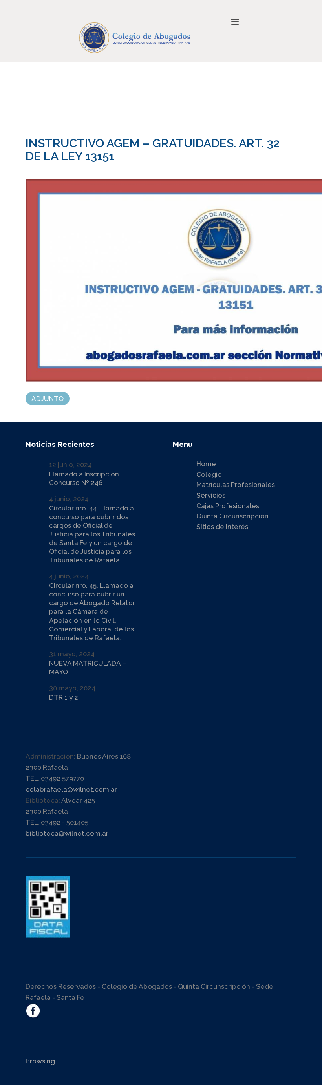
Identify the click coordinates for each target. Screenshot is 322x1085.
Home (206, 464)
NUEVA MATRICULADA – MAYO (87, 667)
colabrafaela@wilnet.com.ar (71, 789)
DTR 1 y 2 (63, 697)
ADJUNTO (47, 399)
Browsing (40, 1061)
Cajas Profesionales (227, 506)
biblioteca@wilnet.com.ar (67, 833)
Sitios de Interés (222, 527)
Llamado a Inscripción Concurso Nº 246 (84, 478)
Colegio (209, 474)
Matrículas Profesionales (235, 485)
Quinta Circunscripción (232, 516)
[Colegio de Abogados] (153, 32)
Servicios (210, 495)
